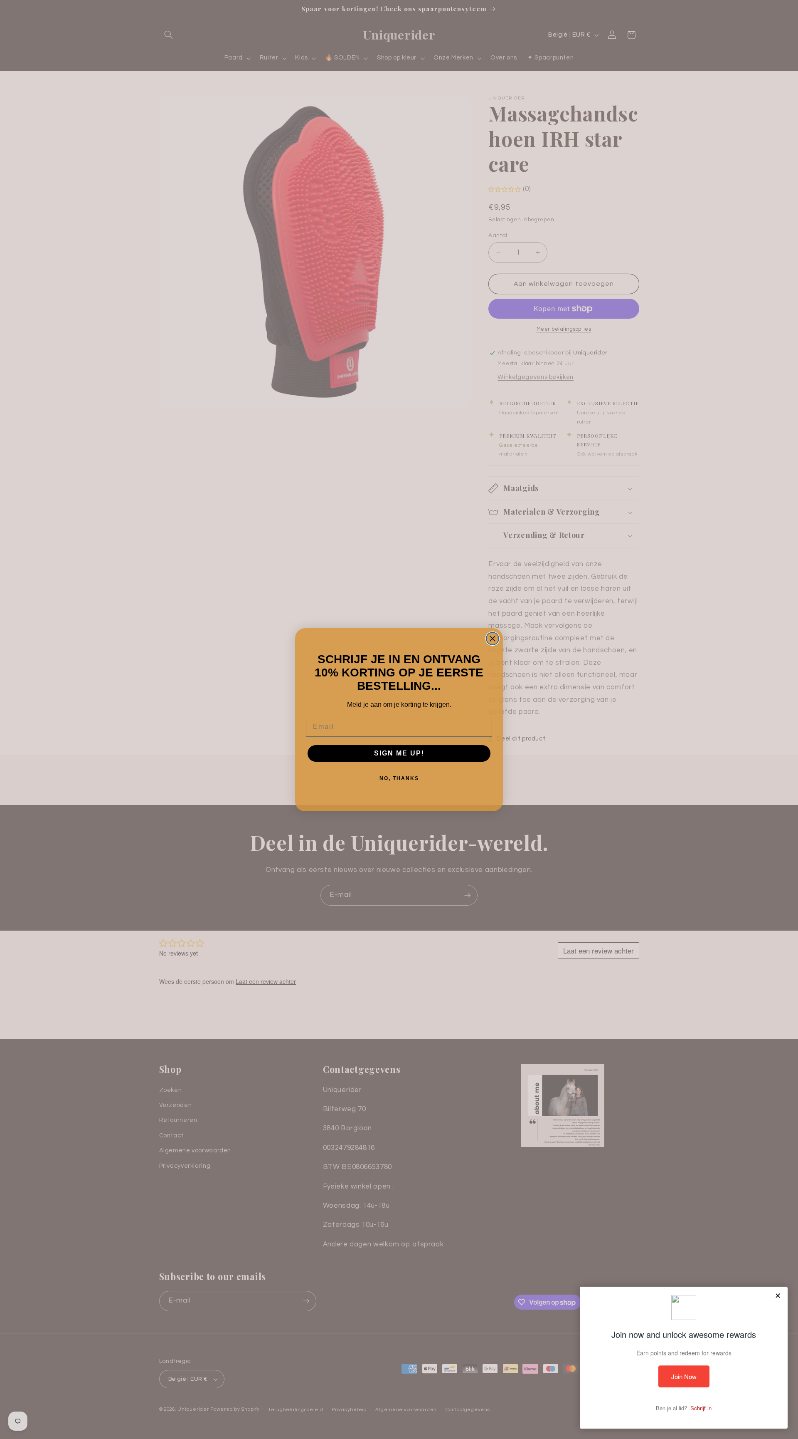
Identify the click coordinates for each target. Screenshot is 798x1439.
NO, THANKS (399, 778)
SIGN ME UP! (399, 753)
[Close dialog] (492, 638)
